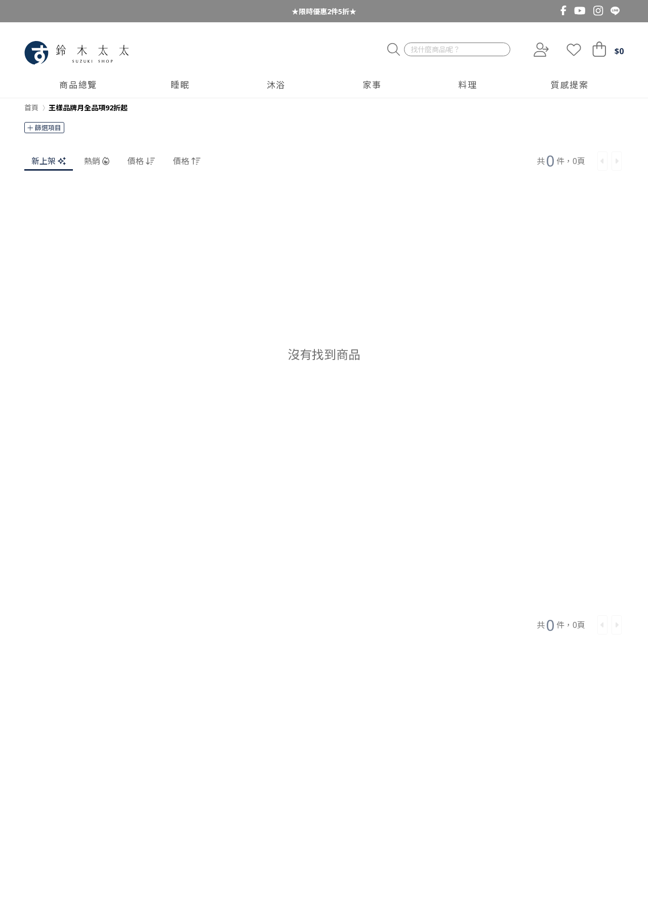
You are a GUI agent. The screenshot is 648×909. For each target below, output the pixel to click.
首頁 (31, 107)
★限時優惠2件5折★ (324, 11)
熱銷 (92, 161)
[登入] (540, 50)
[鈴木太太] (76, 52)
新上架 (43, 161)
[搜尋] (393, 50)
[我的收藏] (574, 50)
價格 (136, 161)
